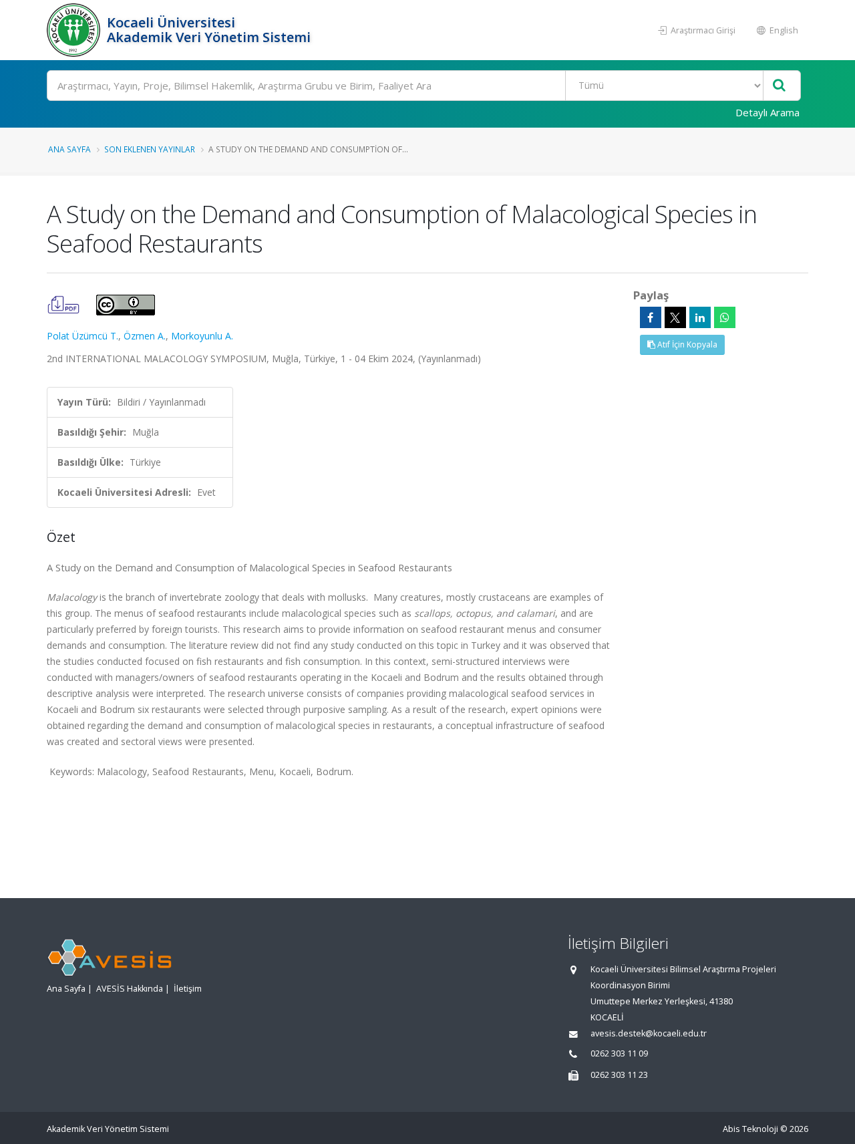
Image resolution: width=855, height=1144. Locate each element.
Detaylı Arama (767, 112)
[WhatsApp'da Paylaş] (724, 317)
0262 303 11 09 (619, 1053)
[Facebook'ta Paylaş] (650, 317)
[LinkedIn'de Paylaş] (700, 317)
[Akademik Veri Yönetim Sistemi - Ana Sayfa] (75, 30)
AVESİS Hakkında (129, 988)
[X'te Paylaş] (675, 317)
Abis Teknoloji (750, 1129)
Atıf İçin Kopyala (686, 344)
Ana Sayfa (69, 149)
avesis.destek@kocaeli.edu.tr (648, 1033)
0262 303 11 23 (619, 1075)
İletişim (188, 988)
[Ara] (779, 86)
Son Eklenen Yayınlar (149, 149)
